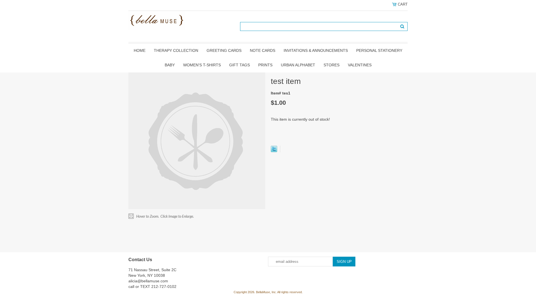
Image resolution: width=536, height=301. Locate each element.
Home (139, 50)
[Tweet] (274, 151)
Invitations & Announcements (316, 50)
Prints (265, 65)
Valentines (360, 65)
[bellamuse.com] (156, 20)
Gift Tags (239, 65)
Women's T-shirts (202, 65)
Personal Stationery (379, 50)
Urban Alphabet (298, 65)
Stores (331, 65)
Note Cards (262, 50)
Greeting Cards (224, 50)
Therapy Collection (176, 50)
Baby (170, 65)
